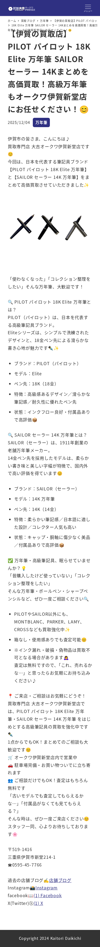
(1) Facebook (48, 895)
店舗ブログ (60, 880)
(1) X (38, 903)
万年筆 (41, 122)
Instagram (46, 887)
